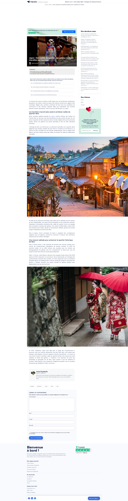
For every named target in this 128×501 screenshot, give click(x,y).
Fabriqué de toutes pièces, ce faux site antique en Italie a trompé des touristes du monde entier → (89, 64)
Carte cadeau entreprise (33, 465)
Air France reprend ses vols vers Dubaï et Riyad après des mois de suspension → (89, 70)
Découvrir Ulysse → (94, 498)
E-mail (31, 419)
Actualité (32, 386)
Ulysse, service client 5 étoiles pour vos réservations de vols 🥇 (43, 30)
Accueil (46, 4)
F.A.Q (28, 483)
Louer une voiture (31, 469)
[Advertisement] (64, 17)
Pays (57, 386)
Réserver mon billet (69, 31)
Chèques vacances (31, 467)
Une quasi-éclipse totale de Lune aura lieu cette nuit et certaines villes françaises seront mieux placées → (90, 59)
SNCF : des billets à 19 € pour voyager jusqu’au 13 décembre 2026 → (90, 53)
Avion (82, 99)
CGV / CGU (30, 490)
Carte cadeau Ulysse (78, 1)
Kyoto (52, 386)
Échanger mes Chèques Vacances (92, 1)
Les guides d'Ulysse (32, 481)
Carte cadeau (30, 463)
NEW (82, 102)
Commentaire (32, 396)
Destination (39, 386)
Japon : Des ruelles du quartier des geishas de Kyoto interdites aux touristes (51, 59)
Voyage (50, 4)
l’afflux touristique (49, 363)
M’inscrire (95, 130)
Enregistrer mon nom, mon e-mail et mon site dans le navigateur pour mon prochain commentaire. (49, 433)
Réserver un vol (69, 1)
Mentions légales (31, 492)
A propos (29, 478)
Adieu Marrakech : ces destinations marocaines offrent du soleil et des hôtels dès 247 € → (89, 48)
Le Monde (35, 255)
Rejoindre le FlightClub (32, 471)
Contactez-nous (31, 488)
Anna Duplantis (42, 371)
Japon (53, 116)
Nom (30, 413)
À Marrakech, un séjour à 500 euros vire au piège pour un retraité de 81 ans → (89, 89)
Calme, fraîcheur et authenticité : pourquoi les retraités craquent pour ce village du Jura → (90, 35)
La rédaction (30, 476)
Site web (31, 425)
